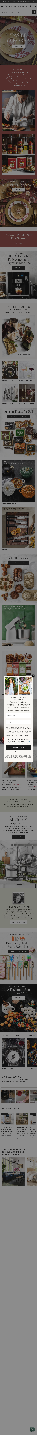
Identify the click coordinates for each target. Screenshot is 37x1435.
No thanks (18, 752)
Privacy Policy (23, 743)
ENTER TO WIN (18, 747)
